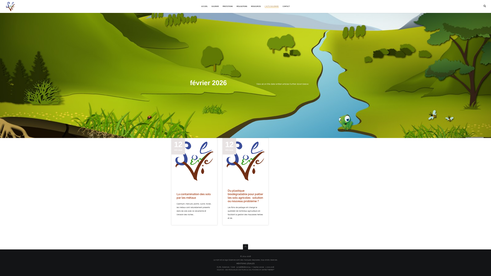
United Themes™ (268, 270)
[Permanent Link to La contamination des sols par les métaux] (194, 161)
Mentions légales (245, 263)
